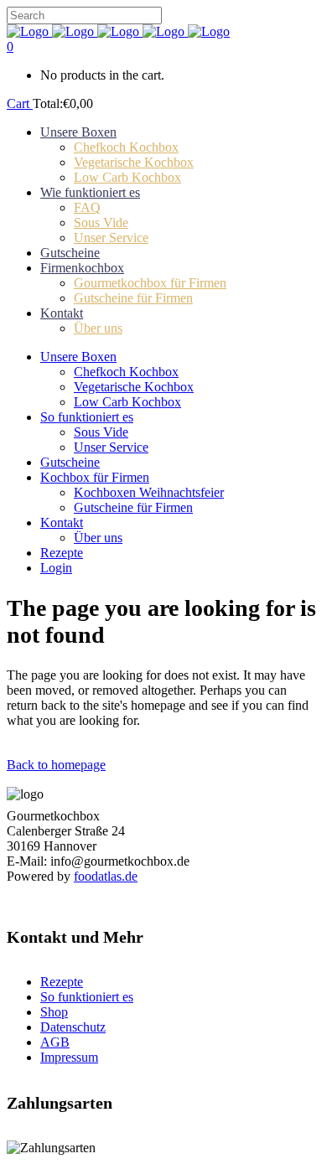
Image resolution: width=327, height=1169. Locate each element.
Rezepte (61, 982)
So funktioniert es (86, 997)
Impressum (69, 1057)
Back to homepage (56, 765)
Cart (20, 103)
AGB (55, 1042)
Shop (54, 1012)
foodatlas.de (106, 876)
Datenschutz (73, 1027)
